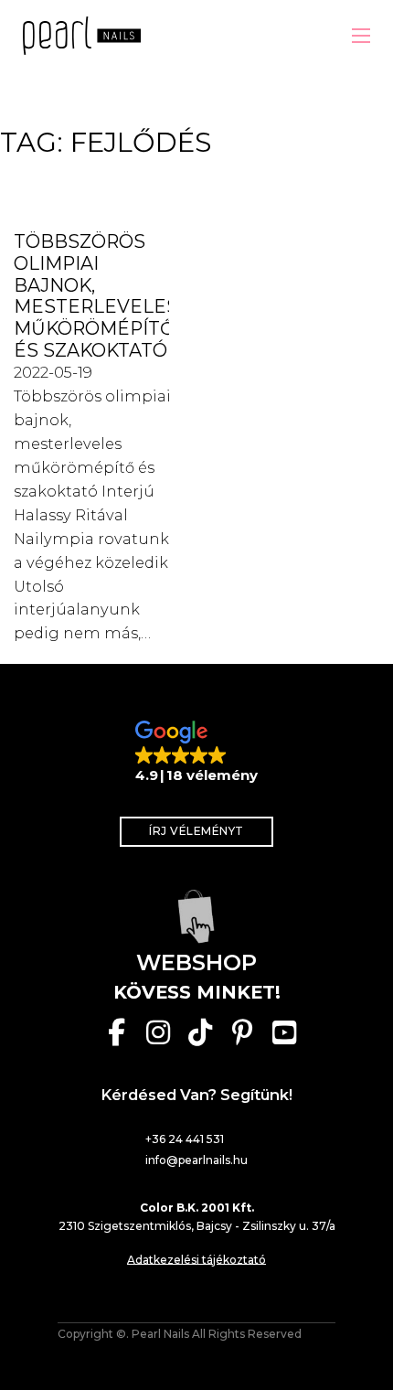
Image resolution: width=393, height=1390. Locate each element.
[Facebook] (116, 1032)
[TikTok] (200, 1032)
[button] (196, 752)
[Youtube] (284, 1032)
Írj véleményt (196, 831)
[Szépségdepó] (196, 916)
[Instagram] (158, 1032)
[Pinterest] (242, 1032)
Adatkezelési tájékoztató (196, 1260)
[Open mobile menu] (361, 35)
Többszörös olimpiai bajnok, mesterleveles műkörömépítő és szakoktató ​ (96, 295)
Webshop (196, 962)
